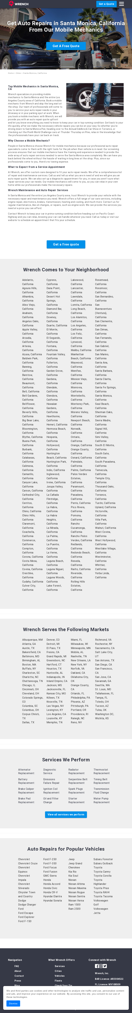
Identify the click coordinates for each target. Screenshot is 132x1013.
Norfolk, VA (78, 668)
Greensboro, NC (56, 660)
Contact (19, 976)
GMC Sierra (50, 875)
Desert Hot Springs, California (53, 300)
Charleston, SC (31, 672)
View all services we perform (66, 814)
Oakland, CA (78, 672)
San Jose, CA (103, 677)
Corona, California (32, 556)
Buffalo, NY (29, 668)
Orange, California (81, 445)
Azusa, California (32, 354)
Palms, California (81, 470)
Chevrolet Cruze (28, 863)
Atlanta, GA (29, 643)
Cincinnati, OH (30, 689)
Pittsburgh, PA (79, 705)
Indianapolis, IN (56, 677)
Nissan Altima (76, 883)
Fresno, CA (53, 652)
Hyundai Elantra (52, 896)
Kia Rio (72, 871)
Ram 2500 (74, 908)
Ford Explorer (26, 917)
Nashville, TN (79, 656)
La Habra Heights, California (52, 519)
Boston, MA (29, 664)
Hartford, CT (54, 664)
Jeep (71, 859)
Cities (18, 73)
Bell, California (30, 391)
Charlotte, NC (30, 677)
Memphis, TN (54, 722)
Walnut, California (105, 527)
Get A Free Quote (66, 46)
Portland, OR (78, 709)
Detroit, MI (53, 643)
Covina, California (32, 569)
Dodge (22, 900)
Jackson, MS (54, 685)
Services (60, 966)
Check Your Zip (63, 985)
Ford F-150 (25, 921)
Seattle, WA (102, 685)
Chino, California (31, 511)
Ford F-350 (50, 863)
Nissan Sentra (76, 896)
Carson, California (32, 490)
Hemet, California (57, 424)
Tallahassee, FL (104, 693)
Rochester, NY (103, 643)
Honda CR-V (50, 892)
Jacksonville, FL (56, 689)
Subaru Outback (103, 863)
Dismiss (13, 1003)
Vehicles (60, 976)
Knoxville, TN (54, 701)
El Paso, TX (54, 648)
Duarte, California (57, 325)
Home (11, 73)
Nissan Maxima (77, 888)
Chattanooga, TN (32, 681)
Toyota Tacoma (103, 896)
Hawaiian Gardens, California (52, 408)
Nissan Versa (76, 900)
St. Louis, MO (103, 689)
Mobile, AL (77, 652)
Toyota (98, 867)
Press (17, 980)
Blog (17, 985)
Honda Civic (50, 888)
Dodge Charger (27, 904)
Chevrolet (24, 859)
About (17, 971)
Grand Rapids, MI (57, 656)
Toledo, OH (102, 701)
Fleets (58, 980)
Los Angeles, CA (56, 714)
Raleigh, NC (78, 718)
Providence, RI (79, 714)
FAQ (16, 966)
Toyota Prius (101, 888)
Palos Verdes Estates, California (79, 478)
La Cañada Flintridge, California (53, 499)
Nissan (72, 879)
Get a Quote (106, 3)
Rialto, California (80, 569)
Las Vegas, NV (55, 705)
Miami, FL (76, 639)
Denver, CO (53, 639)
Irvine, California (56, 482)
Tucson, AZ (102, 705)
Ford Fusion (50, 871)
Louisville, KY (54, 718)
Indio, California (56, 470)
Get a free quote (66, 244)
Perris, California (80, 503)
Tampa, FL (101, 697)
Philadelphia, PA (80, 697)
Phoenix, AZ (78, 701)
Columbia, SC (30, 705)
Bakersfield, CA (31, 652)
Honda (47, 879)
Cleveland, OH (30, 693)
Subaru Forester (103, 859)
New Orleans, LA (81, 660)
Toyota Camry (102, 871)
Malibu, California (81, 350)
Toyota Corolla (102, 875)
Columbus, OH (30, 709)
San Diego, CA (103, 664)
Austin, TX (28, 648)
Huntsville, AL (55, 672)
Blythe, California (32, 437)
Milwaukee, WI (79, 643)
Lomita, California (81, 304)
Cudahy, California (32, 581)
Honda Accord (51, 883)
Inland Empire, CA (57, 681)
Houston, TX (54, 668)
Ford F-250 (50, 859)
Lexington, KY (55, 709)
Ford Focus (50, 867)
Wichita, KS (102, 718)
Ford (21, 908)
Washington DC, (104, 714)
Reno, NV (76, 722)
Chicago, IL (29, 685)
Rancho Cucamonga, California (78, 527)
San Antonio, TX (104, 660)
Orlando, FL (78, 693)
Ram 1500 (74, 904)
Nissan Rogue (76, 892)
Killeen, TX (53, 697)
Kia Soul (73, 875)
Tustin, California (105, 503)
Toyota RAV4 (101, 892)
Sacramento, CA (104, 648)
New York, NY (79, 664)
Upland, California (105, 507)
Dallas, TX (28, 722)
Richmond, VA (103, 639)
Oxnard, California (81, 457)
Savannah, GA (103, 681)
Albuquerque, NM (32, 639)
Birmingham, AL (31, 660)
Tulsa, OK (101, 709)
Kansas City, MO (56, 693)
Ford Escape (25, 913)
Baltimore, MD (30, 656)
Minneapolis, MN (81, 648)
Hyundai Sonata (52, 900)
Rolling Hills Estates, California (78, 585)
